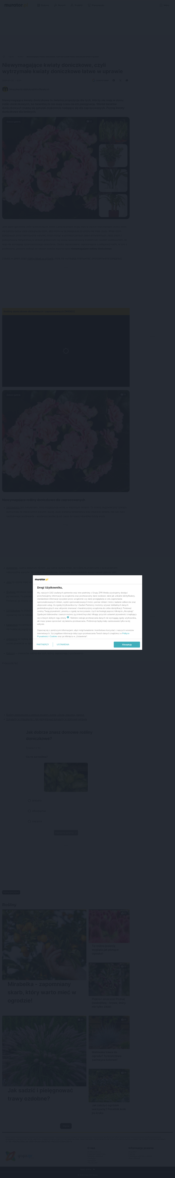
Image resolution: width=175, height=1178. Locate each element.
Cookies (53, 636)
